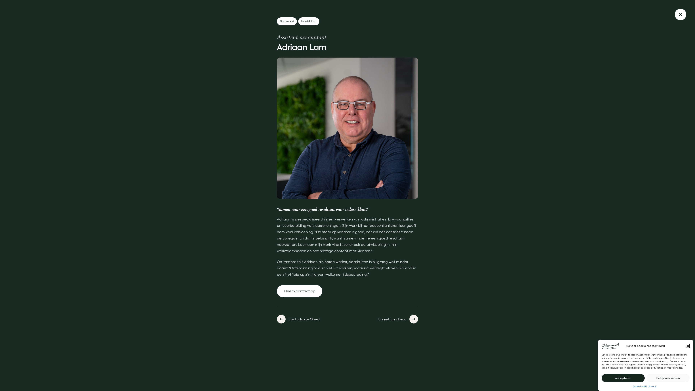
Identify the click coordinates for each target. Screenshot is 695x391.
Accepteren (623, 378)
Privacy (652, 386)
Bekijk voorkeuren (668, 378)
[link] (299, 291)
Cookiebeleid (640, 386)
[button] (688, 346)
